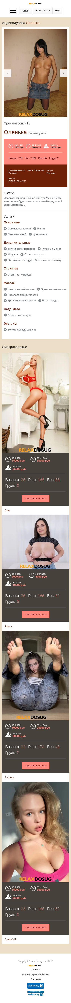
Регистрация (42, 10)
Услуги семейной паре (21, 248)
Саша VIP (10, 939)
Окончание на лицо (50, 260)
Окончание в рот (34, 254)
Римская (51, 173)
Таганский (39, 170)
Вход (57, 10)
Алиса (8, 626)
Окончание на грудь (20, 260)
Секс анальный (17, 234)
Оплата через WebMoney (35, 974)
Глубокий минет (51, 248)
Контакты (35, 979)
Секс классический (19, 228)
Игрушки (13, 254)
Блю (7, 510)
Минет (41, 228)
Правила (35, 969)
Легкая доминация (19, 315)
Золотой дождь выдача (22, 329)
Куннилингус (40, 234)
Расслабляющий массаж (23, 294)
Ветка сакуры (50, 300)
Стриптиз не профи (20, 274)
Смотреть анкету (36, 498)
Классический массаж (21, 289)
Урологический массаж (22, 300)
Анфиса (10, 777)
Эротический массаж (54, 289)
